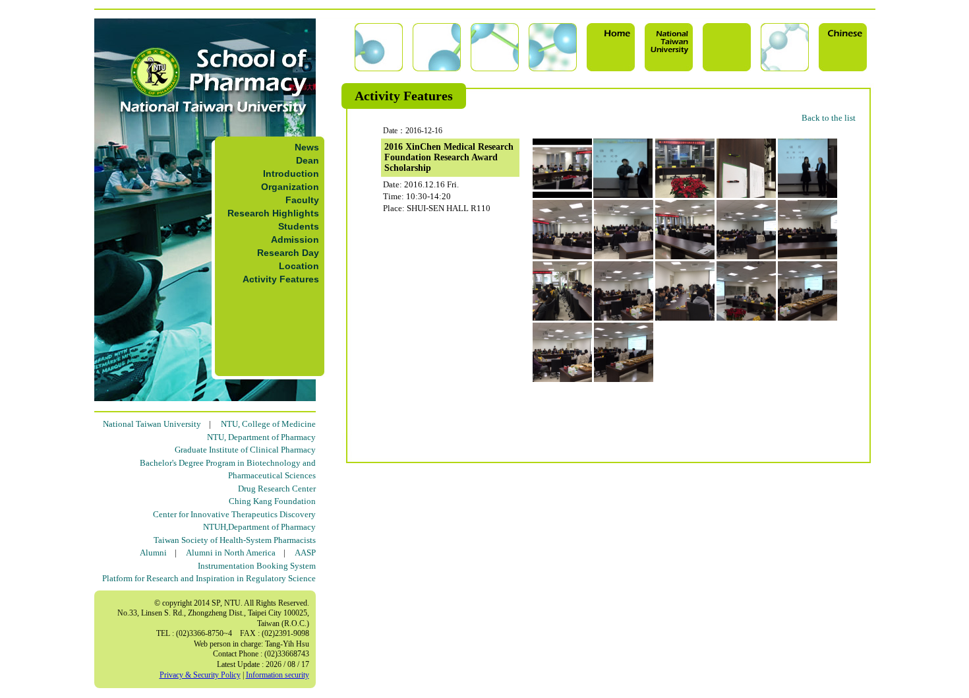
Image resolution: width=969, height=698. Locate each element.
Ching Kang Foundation (272, 501)
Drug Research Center (277, 488)
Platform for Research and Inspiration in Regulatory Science (209, 578)
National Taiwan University (152, 424)
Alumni (153, 552)
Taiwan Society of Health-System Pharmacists (235, 540)
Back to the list (829, 118)
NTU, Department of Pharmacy (261, 437)
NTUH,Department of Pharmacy (259, 527)
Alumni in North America (231, 552)
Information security (277, 675)
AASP (305, 552)
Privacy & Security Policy (200, 675)
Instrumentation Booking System (257, 566)
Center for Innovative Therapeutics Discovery (234, 514)
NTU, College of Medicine (268, 424)
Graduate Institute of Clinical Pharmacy (245, 450)
